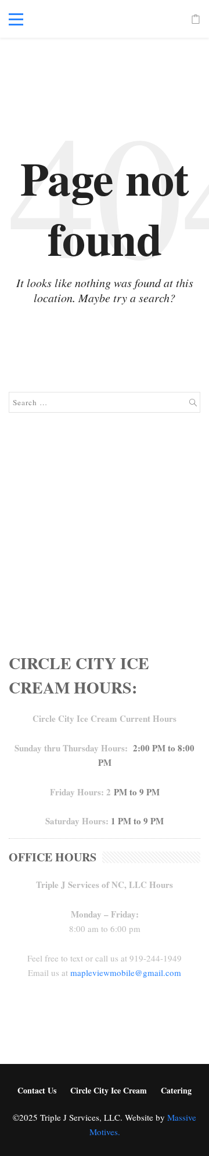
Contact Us (36, 1090)
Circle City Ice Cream (108, 1090)
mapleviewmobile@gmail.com (125, 972)
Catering (176, 1090)
